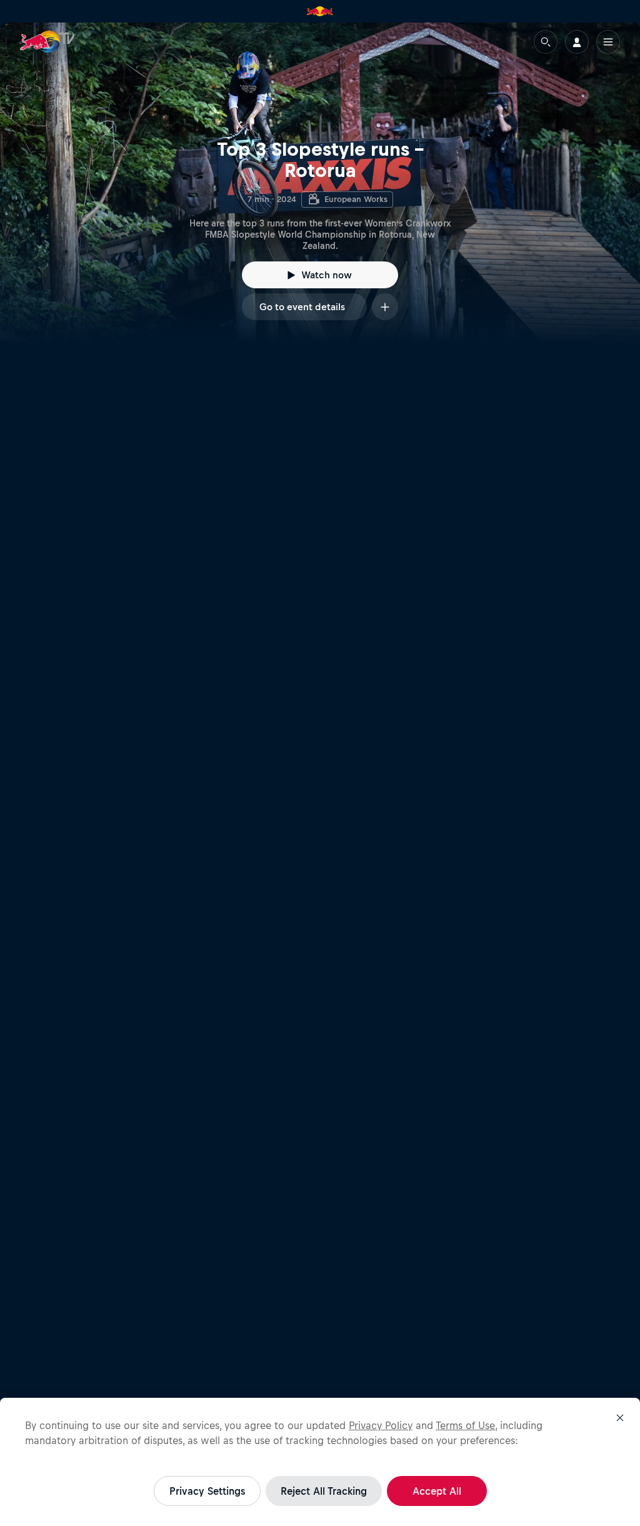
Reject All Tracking (324, 1491)
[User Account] (577, 42)
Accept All (436, 1491)
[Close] (620, 1417)
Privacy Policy (380, 1425)
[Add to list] (385, 306)
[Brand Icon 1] (320, 11)
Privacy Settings (207, 1491)
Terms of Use (465, 1425)
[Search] (546, 42)
